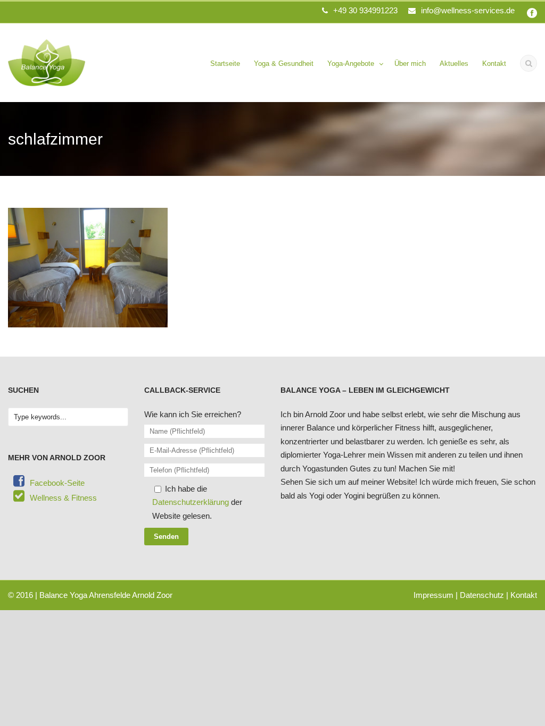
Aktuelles (454, 63)
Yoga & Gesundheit (283, 63)
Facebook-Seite (57, 482)
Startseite (225, 63)
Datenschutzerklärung (190, 501)
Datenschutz (482, 595)
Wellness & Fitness (63, 497)
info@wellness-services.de (468, 10)
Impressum (433, 595)
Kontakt (494, 63)
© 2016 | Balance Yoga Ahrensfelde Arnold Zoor (90, 595)
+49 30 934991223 (365, 10)
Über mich (410, 63)
